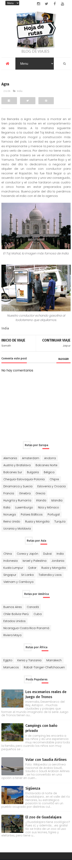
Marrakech (54, 660)
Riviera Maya (12, 635)
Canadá (33, 607)
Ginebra (25, 493)
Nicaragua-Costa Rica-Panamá (26, 628)
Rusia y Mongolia (37, 521)
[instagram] (39, 4)
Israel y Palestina (34, 561)
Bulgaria (33, 472)
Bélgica (49, 472)
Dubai (47, 554)
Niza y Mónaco (48, 507)
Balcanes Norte (46, 465)
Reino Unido (11, 521)
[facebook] (55, 4)
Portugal (54, 514)
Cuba (38, 614)
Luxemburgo (24, 507)
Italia (6, 507)
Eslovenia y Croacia (51, 486)
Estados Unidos (14, 621)
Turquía (59, 521)
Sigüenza (32, 788)
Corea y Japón (27, 554)
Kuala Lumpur (13, 568)
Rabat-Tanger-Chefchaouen (44, 667)
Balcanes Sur (12, 472)
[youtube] (63, 4)
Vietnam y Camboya (18, 582)
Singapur (9, 575)
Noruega (9, 514)
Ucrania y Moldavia (17, 529)
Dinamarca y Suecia (17, 486)
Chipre (54, 479)
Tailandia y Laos (50, 575)
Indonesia (10, 561)
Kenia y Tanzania (29, 660)
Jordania (57, 561)
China (7, 554)
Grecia (40, 493)
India (19, 91)
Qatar (32, 568)
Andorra (50, 458)
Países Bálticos (32, 514)
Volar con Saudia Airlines (46, 759)
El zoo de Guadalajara (43, 817)
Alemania (10, 458)
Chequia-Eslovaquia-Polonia (24, 479)
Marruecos (11, 667)
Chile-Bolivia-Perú (16, 614)
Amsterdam (30, 458)
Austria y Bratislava (17, 465)
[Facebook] (9, 100)
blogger (63, 359)
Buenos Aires (12, 607)
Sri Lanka (27, 575)
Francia (8, 493)
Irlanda (41, 500)
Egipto (7, 660)
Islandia (56, 500)
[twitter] (47, 4)
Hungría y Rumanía (17, 500)
